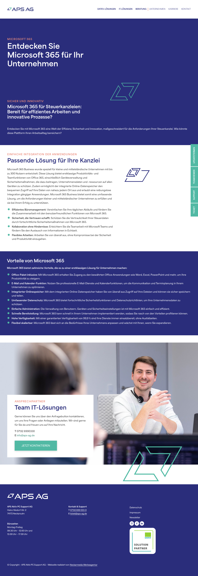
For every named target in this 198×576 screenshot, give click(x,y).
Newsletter (135, 518)
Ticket (194, 210)
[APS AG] (20, 9)
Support (194, 195)
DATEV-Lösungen (106, 9)
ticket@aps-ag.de (78, 514)
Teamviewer (194, 177)
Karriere (173, 9)
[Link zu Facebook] (136, 523)
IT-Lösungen (125, 9)
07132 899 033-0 (78, 510)
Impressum (135, 513)
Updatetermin (194, 155)
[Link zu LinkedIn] (142, 523)
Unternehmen (157, 9)
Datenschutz (136, 508)
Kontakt (186, 9)
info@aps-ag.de (26, 435)
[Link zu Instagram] (132, 523)
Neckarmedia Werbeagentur (83, 565)
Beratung (141, 9)
